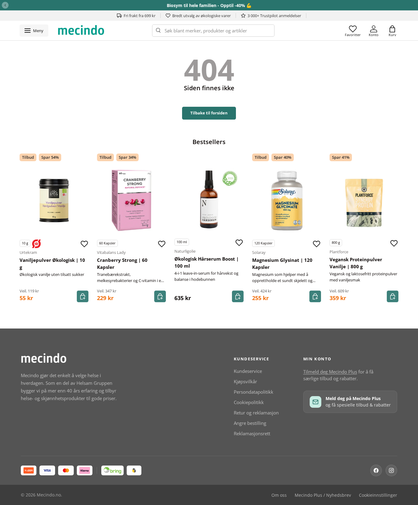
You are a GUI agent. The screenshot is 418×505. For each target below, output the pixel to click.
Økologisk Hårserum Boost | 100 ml (206, 262)
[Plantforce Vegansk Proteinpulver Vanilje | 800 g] (364, 199)
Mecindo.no (49, 495)
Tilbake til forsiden (209, 113)
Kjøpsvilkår (245, 381)
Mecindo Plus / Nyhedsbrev (323, 495)
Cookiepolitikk (249, 402)
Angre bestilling (250, 423)
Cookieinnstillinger (378, 495)
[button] (392, 30)
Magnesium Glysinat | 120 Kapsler (282, 263)
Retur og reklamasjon (256, 412)
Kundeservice (248, 371)
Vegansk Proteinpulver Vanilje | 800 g (356, 262)
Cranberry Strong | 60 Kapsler (122, 263)
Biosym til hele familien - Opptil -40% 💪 (209, 5)
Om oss (279, 495)
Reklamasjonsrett (252, 433)
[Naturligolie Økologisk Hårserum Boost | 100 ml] (208, 199)
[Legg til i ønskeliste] (84, 244)
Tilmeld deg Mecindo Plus (330, 372)
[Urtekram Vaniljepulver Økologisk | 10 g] (54, 200)
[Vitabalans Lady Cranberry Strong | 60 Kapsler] (131, 200)
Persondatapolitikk (253, 392)
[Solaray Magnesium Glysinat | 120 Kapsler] (286, 200)
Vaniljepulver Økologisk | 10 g (52, 263)
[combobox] (213, 30)
